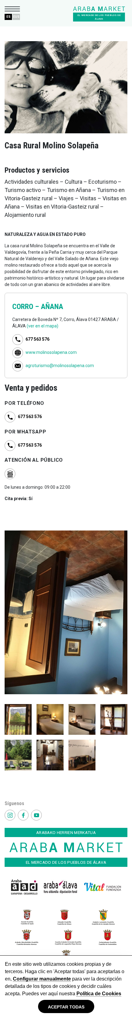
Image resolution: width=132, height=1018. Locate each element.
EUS (16, 17)
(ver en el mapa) (42, 325)
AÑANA (52, 306)
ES (8, 17)
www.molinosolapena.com (51, 352)
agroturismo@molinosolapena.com (59, 365)
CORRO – (26, 306)
